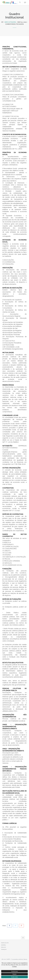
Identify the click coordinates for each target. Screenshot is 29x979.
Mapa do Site (5, 942)
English (3, 947)
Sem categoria (10, 22)
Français (4, 949)
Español (3, 945)
